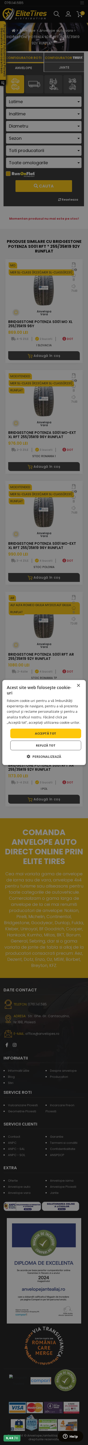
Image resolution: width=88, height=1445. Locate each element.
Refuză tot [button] (45, 745)
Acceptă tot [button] (45, 733)
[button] (44, 756)
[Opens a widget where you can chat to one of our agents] (70, 1437)
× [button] (78, 685)
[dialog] (44, 722)
